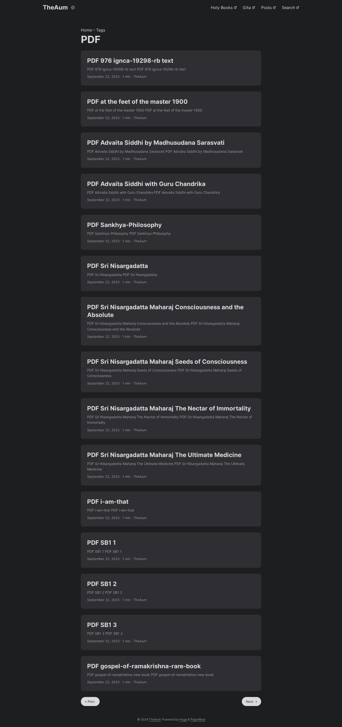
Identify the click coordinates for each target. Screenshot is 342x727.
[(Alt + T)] (73, 7)
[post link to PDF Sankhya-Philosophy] (171, 232)
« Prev (90, 702)
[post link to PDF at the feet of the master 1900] (171, 109)
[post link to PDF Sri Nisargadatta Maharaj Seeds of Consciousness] (171, 372)
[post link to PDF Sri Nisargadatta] (171, 273)
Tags (100, 30)
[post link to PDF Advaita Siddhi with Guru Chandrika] (171, 191)
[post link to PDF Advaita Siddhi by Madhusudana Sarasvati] (171, 150)
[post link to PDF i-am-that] (171, 509)
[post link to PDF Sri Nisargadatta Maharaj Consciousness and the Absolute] (171, 321)
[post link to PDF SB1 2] (171, 591)
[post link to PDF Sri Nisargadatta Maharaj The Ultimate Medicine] (171, 465)
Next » (251, 702)
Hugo (183, 719)
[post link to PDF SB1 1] (171, 550)
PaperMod (198, 719)
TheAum (55, 7)
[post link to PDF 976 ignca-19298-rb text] (171, 68)
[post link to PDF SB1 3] (171, 632)
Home (86, 30)
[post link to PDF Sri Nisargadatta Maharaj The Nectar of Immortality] (171, 418)
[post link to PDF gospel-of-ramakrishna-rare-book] (171, 673)
